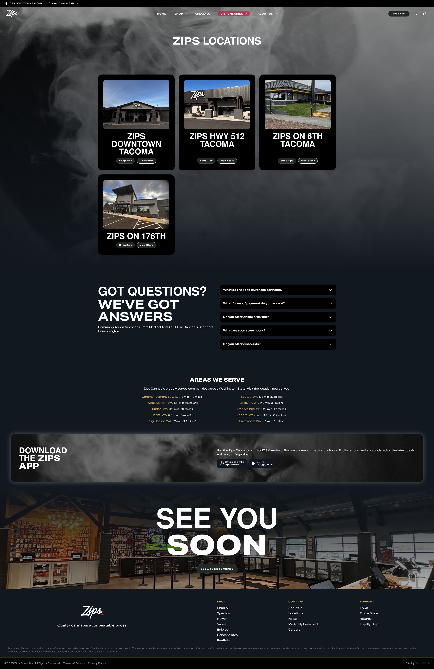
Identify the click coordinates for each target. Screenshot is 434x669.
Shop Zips (125, 160)
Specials (202, 13)
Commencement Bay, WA (161, 397)
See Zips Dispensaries (217, 568)
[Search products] (415, 13)
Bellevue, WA (249, 403)
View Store (146, 160)
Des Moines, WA (249, 409)
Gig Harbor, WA (160, 421)
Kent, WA (160, 415)
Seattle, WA (249, 397)
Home (161, 13)
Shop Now (398, 13)
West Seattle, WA (160, 403)
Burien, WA (160, 409)
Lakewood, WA (250, 421)
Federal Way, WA (249, 415)
